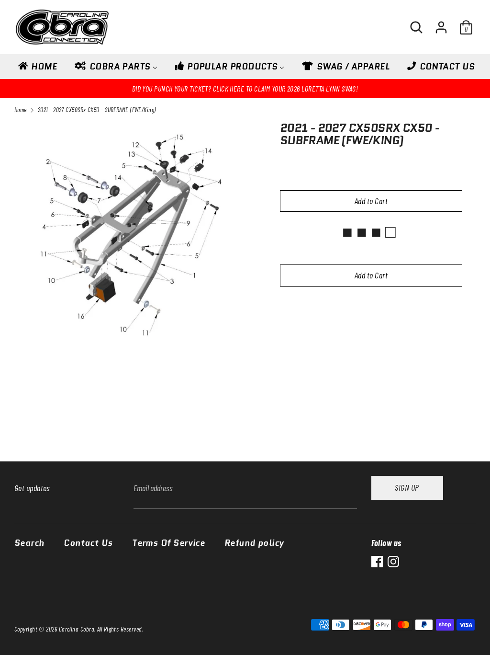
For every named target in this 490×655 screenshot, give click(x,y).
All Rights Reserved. (120, 629)
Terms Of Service (168, 543)
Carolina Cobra (76, 629)
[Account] (441, 23)
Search (29, 543)
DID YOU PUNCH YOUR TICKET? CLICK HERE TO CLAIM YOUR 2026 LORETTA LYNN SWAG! (245, 88)
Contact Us (88, 543)
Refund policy (254, 543)
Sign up (407, 487)
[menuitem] (37, 69)
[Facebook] (377, 561)
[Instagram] (393, 561)
